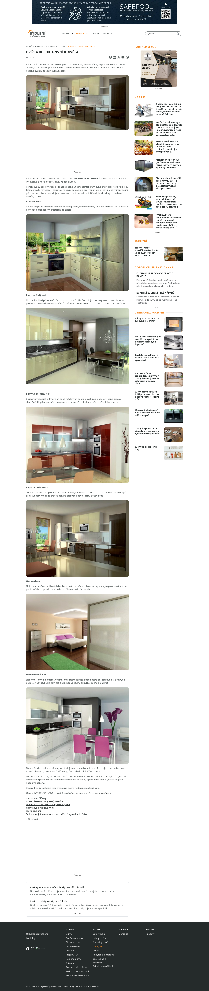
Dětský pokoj (99, 934)
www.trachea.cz (103, 793)
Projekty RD (72, 954)
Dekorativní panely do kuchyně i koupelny (48, 804)
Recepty (107, 33)
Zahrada (94, 33)
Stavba (65, 33)
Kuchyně (50, 46)
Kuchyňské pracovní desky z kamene (154, 275)
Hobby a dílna (100, 938)
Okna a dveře (73, 946)
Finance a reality (75, 942)
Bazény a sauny (74, 938)
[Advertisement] (77, 152)
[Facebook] (27, 949)
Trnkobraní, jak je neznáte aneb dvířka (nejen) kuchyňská (56, 814)
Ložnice (96, 950)
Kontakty (30, 938)
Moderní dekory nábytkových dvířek (45, 801)
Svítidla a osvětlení (103, 966)
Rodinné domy (73, 959)
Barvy (69, 934)
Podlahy (70, 950)
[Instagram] (32, 949)
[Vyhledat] (178, 33)
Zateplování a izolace (77, 975)
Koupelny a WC (101, 942)
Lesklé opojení (33, 811)
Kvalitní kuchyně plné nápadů (155, 293)
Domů (29, 46)
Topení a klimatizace (77, 967)
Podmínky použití (73, 986)
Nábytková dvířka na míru (40, 807)
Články (61, 46)
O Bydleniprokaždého (37, 934)
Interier (80, 33)
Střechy (70, 963)
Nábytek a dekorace (103, 954)
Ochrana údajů (92, 986)
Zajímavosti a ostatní (77, 971)
